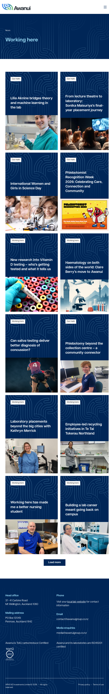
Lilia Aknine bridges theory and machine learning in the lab (32, 103)
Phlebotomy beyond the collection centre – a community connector (84, 348)
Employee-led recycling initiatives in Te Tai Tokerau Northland (83, 429)
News (7, 30)
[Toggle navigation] (105, 7)
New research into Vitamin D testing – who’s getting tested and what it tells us (32, 264)
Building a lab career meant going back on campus (81, 510)
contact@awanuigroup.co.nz (72, 619)
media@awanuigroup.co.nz (71, 633)
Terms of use (98, 685)
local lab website (76, 602)
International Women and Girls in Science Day (30, 186)
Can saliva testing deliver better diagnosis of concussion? (30, 345)
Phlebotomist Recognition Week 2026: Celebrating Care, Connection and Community (83, 182)
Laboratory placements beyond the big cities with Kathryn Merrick (31, 426)
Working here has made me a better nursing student (29, 507)
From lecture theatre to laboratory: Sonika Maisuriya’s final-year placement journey (84, 103)
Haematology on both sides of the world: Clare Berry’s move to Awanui (84, 267)
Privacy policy (84, 685)
